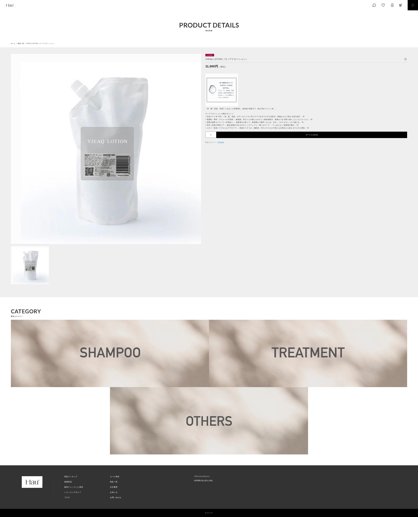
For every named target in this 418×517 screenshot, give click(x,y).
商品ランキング (70, 477)
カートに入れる (312, 135)
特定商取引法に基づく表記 (203, 480)
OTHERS (220, 142)
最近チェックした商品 (73, 487)
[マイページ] (392, 5)
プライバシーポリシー (202, 476)
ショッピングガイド (72, 492)
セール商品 (114, 477)
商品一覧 (113, 482)
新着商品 (68, 482)
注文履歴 (113, 487)
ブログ (67, 497)
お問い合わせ (115, 497)
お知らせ (113, 492)
